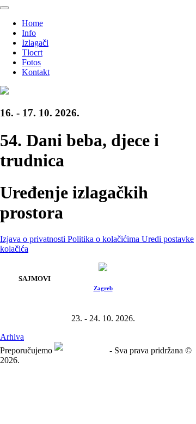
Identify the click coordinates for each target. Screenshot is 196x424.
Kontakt (36, 72)
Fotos (31, 62)
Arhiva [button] (12, 336)
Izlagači (35, 42)
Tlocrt (32, 52)
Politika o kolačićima (105, 239)
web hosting (86, 350)
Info (29, 33)
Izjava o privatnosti (34, 239)
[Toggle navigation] (4, 7)
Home (32, 23)
